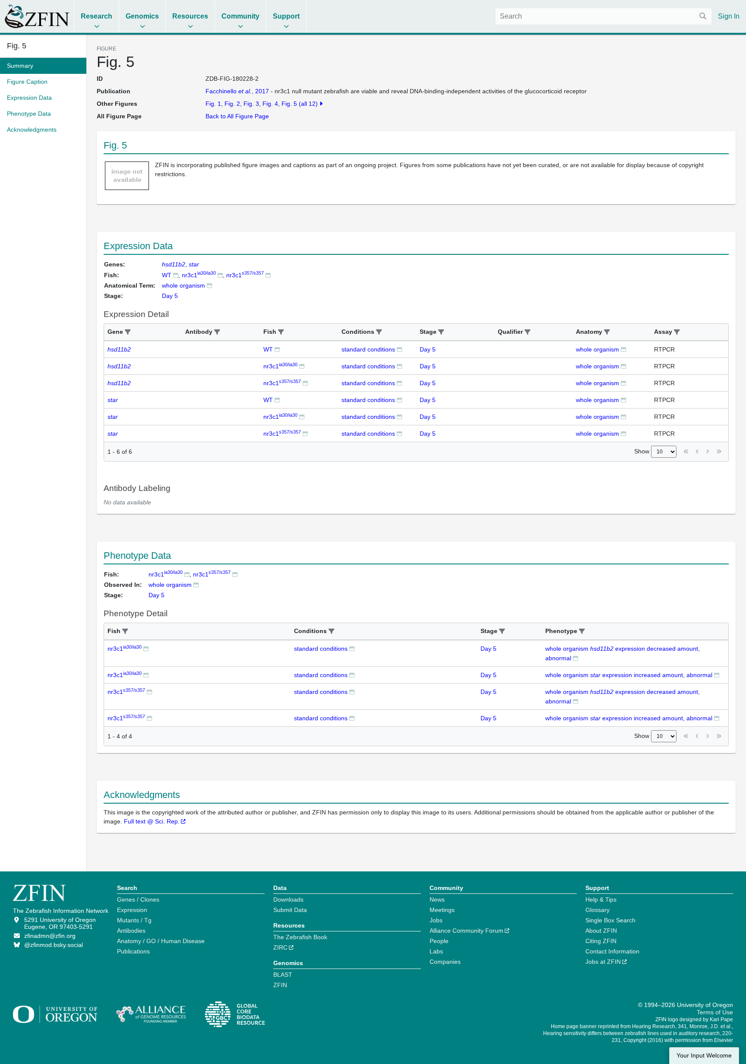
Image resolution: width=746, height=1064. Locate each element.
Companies (445, 961)
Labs (436, 951)
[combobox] (603, 16)
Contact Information (612, 951)
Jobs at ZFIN (603, 961)
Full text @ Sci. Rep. (152, 821)
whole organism (183, 285)
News (437, 899)
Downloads (288, 899)
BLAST (282, 974)
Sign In (729, 16)
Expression (132, 909)
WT (166, 275)
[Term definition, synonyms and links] (209, 285)
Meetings (442, 909)
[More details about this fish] (175, 275)
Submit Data (290, 909)
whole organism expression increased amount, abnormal (628, 674)
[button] (128, 332)
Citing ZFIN (600, 940)
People (439, 940)
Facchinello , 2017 (237, 91)
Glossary (597, 909)
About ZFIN (601, 930)
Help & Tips (600, 899)
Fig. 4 (270, 103)
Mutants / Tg (134, 920)
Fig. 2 (232, 103)
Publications (133, 951)
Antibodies (131, 930)
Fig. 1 (213, 103)
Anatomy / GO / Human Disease (161, 940)
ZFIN (280, 985)
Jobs (436, 920)
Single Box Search (610, 920)
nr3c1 (199, 275)
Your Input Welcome (704, 1055)
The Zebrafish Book (300, 937)
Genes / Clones (138, 899)
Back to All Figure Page (237, 116)
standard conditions (368, 349)
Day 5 (428, 349)
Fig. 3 (251, 103)
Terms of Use (715, 1012)
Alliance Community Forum (466, 930)
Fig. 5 (16, 45)
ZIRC (280, 947)
